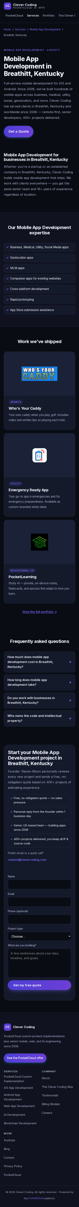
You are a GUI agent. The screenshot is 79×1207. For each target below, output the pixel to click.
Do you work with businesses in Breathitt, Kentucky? (31, 700)
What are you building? (22, 945)
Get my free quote (27, 985)
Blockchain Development (20, 1123)
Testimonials (50, 1095)
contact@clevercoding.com (27, 859)
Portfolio (48, 15)
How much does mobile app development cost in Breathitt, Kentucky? (30, 661)
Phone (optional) (18, 911)
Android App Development (13, 1097)
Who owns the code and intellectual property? (34, 718)
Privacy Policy (13, 1166)
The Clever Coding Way (57, 1087)
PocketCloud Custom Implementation (18, 1079)
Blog (7, 1149)
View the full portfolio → (39, 612)
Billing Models (51, 1104)
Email (11, 893)
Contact (9, 1157)
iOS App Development (18, 1088)
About (46, 1078)
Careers (47, 1113)
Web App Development (19, 1106)
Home (7, 29)
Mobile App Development (45, 29)
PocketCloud (14, 15)
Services (33, 15)
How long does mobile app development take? (27, 682)
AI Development (14, 1114)
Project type (15, 928)
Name (11, 876)
